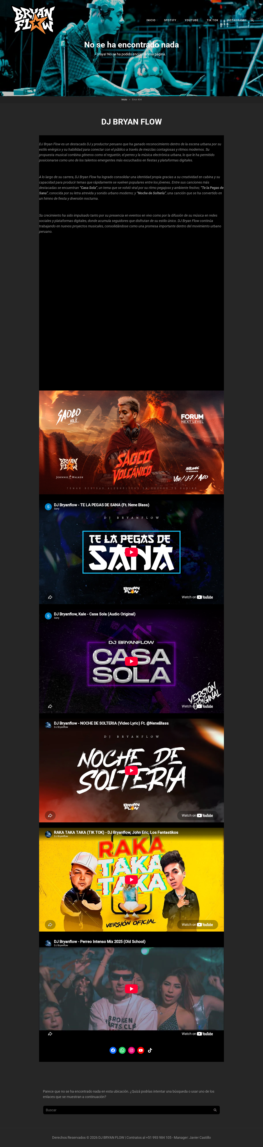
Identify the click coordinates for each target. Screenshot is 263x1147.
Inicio (124, 99)
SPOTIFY (170, 20)
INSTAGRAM (235, 20)
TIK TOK (212, 20)
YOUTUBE (191, 20)
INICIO (151, 20)
